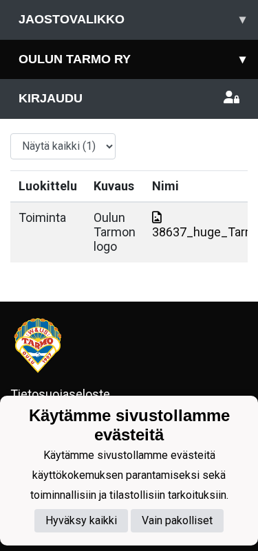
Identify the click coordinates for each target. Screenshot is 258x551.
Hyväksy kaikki (81, 520)
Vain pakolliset (177, 520)
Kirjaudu (51, 98)
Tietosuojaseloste (60, 394)
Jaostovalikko (132, 19)
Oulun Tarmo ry (132, 59)
